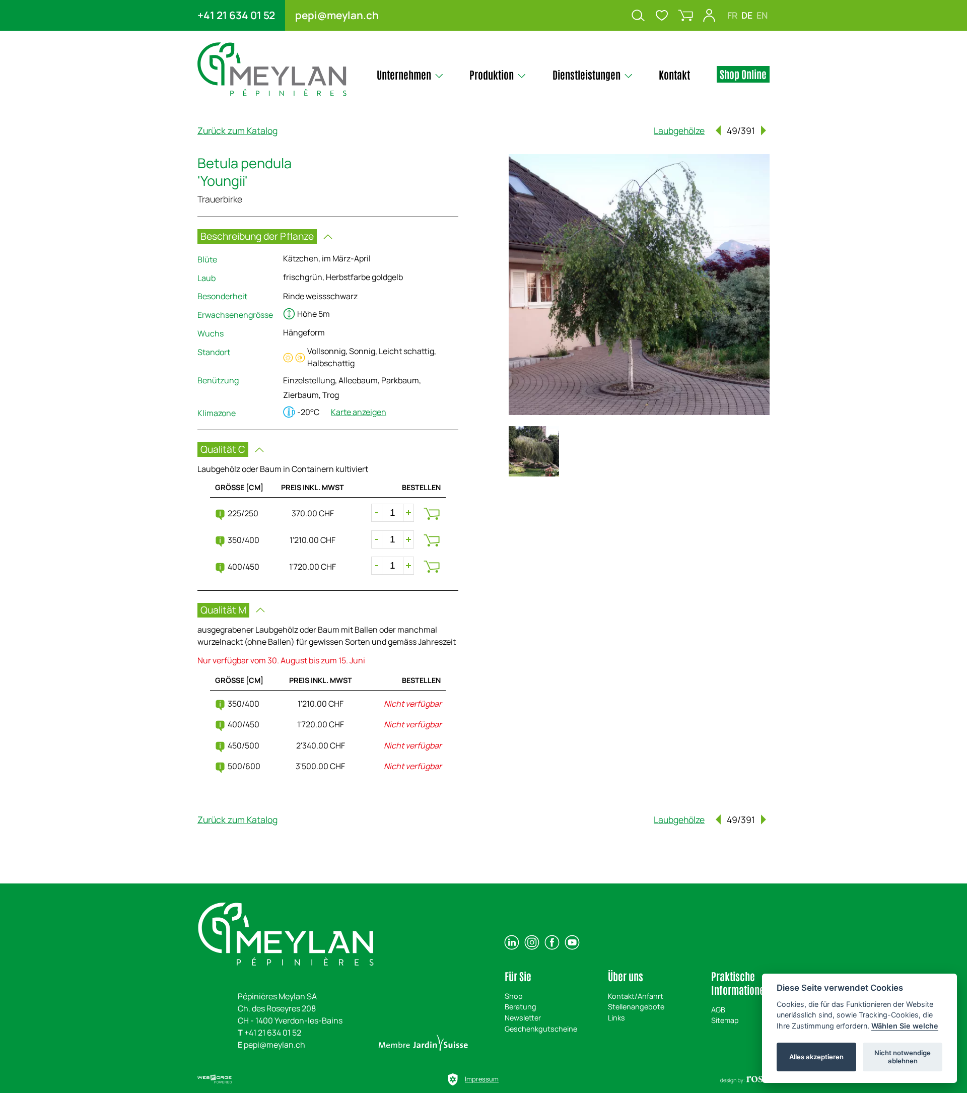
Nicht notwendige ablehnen (902, 1057)
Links (616, 1017)
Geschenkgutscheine (541, 1029)
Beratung (520, 1006)
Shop (514, 996)
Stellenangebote (636, 1006)
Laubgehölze (679, 130)
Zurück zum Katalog (237, 130)
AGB (718, 1009)
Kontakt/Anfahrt (635, 996)
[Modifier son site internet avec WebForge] (214, 1079)
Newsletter (523, 1017)
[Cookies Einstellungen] (453, 1079)
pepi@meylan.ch (337, 15)
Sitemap (725, 1020)
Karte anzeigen (358, 412)
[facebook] (552, 942)
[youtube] (572, 942)
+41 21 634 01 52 (236, 15)
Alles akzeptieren (816, 1057)
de (746, 15)
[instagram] (532, 942)
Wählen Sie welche (904, 1025)
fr (732, 15)
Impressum (482, 1078)
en (762, 15)
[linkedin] (512, 942)
